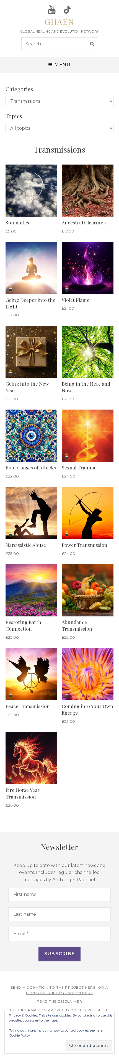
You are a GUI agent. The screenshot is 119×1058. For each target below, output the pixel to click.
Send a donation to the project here (53, 987)
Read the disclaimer (59, 1001)
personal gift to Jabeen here (59, 993)
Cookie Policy (19, 1035)
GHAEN (59, 21)
